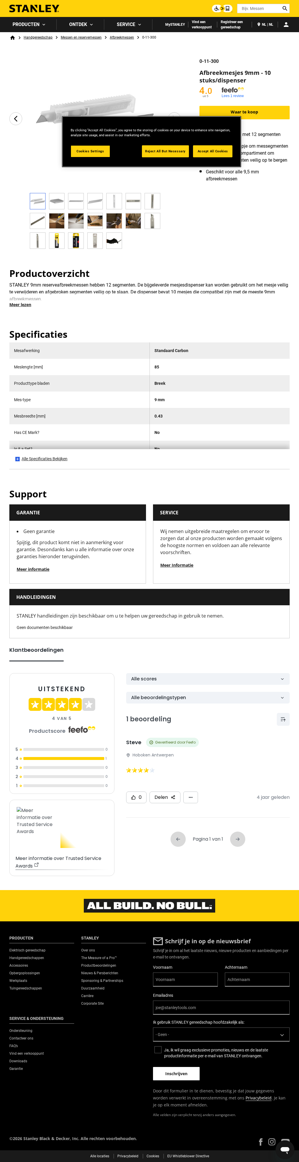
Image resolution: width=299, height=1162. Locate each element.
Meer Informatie (176, 565)
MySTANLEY (175, 25)
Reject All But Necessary (165, 151)
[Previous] (15, 118)
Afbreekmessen (122, 37)
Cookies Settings (90, 151)
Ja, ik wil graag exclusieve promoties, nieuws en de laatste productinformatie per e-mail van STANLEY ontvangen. (216, 1053)
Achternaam (236, 967)
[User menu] (286, 24)
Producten (26, 24)
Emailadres (163, 995)
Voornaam (162, 967)
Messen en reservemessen (81, 37)
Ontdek (78, 24)
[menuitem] (28, 24)
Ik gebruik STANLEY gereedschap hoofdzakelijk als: (198, 1022)
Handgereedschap (38, 37)
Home (12, 38)
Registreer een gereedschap (232, 24)
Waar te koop (244, 112)
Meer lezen (20, 304)
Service (126, 24)
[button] (261, 1142)
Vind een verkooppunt (202, 24)
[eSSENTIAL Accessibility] (222, 8)
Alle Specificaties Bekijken (44, 458)
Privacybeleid (259, 1098)
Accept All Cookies (213, 151)
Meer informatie (33, 569)
